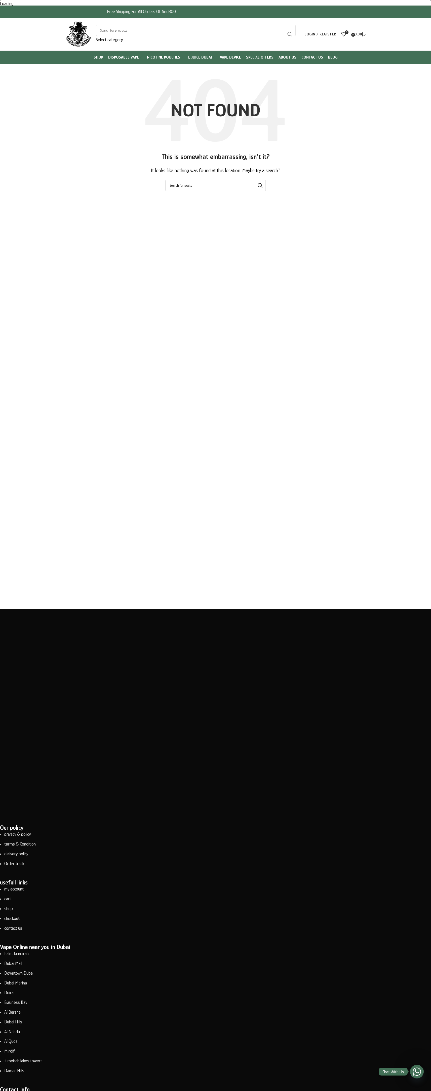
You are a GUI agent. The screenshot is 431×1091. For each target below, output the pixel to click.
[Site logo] (78, 33)
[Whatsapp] (417, 1071)
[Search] (290, 34)
